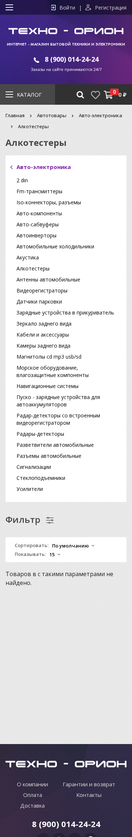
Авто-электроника (100, 115)
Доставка (32, 805)
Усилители (29, 488)
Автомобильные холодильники (55, 246)
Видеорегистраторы (41, 290)
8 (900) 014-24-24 (72, 59)
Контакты (89, 794)
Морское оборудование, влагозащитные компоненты (52, 371)
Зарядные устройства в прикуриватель (65, 312)
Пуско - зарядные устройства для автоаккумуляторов (58, 401)
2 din (22, 180)
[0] (108, 94)
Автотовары (51, 115)
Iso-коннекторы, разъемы (48, 202)
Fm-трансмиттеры (39, 191)
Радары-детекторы (40, 433)
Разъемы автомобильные (48, 455)
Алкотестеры (33, 268)
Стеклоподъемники (40, 477)
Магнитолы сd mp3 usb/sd (48, 356)
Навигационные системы (47, 385)
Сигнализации (33, 466)
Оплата (32, 794)
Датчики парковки (39, 301)
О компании (32, 784)
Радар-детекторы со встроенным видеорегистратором (58, 419)
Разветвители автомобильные (55, 444)
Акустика (27, 257)
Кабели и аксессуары (42, 334)
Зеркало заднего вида (44, 323)
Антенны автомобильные (48, 279)
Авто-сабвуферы (37, 224)
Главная (15, 115)
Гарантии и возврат (89, 784)
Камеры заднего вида (43, 345)
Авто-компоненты (39, 213)
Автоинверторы (36, 235)
